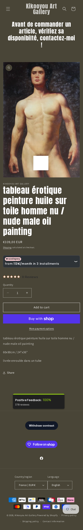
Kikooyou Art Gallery (25, 515)
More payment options (41, 328)
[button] (8, 8)
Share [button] (11, 372)
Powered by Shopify (47, 515)
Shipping (7, 247)
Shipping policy (30, 521)
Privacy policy (68, 515)
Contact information (53, 521)
